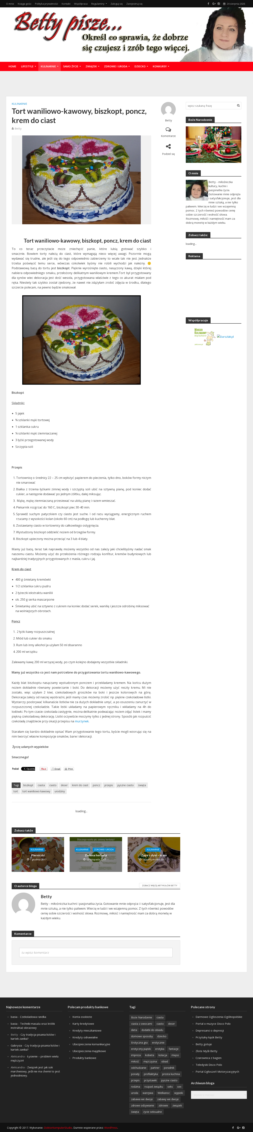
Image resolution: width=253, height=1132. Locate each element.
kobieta (149, 1055)
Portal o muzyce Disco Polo (213, 1023)
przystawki (150, 1080)
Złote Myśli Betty (206, 1051)
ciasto (52, 785)
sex (179, 1086)
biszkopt (28, 785)
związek (177, 1105)
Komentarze (168, 136)
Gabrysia (16, 1045)
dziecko (161, 1036)
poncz (96, 785)
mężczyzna (150, 1061)
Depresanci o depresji (210, 1030)
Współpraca (81, 3)
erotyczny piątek (141, 1049)
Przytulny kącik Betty (209, 1037)
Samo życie (70, 66)
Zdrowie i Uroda (115, 66)
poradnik (169, 1067)
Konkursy (160, 66)
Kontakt (66, 3)
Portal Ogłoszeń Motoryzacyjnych (217, 1071)
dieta (134, 1030)
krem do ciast (80, 785)
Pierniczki (38, 855)
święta (142, 785)
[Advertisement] (126, 83)
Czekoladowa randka (33, 1017)
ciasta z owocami (141, 1023)
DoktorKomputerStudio (58, 1127)
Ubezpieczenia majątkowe (89, 1051)
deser (64, 785)
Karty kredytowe (83, 1023)
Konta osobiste (82, 1017)
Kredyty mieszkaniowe (86, 1030)
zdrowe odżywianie (142, 1105)
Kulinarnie (48, 66)
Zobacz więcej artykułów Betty (159, 885)
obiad (164, 1061)
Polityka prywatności (46, 3)
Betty (168, 120)
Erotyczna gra (139, 1042)
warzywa (148, 1093)
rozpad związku (153, 1086)
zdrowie (163, 1105)
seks (170, 1086)
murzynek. (82, 721)
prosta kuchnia (171, 1074)
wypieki (178, 1093)
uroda (134, 1093)
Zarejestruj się (134, 3)
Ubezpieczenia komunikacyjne (91, 1044)
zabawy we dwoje (168, 1099)
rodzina (135, 1086)
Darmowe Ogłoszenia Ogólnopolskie (219, 1017)
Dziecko (140, 66)
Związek (91, 66)
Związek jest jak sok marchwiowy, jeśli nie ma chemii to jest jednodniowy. (35, 1071)
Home (12, 66)
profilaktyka (151, 1074)
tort (16, 791)
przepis (108, 785)
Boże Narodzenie (141, 1017)
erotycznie (158, 1042)
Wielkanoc (164, 1093)
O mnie (10, 3)
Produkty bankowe (84, 1058)
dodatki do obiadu (152, 1030)
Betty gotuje (204, 1044)
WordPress (110, 1127)
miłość (135, 1061)
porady (135, 1074)
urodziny (60, 791)
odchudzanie (138, 1067)
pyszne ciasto (125, 785)
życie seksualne (152, 1111)
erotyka (159, 1049)
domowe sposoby (142, 1036)
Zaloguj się (117, 3)
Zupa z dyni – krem (154, 855)
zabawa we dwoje (142, 1099)
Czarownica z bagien (209, 1058)
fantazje (174, 1049)
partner (155, 1067)
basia (14, 1017)
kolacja (163, 1055)
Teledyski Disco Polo (209, 1065)
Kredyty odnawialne (85, 1037)
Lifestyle (27, 66)
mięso (175, 1055)
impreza (136, 1055)
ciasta (41, 785)
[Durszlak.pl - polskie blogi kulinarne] (225, 336)
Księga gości (24, 3)
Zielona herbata (96, 855)
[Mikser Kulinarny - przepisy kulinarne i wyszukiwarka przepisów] (204, 336)
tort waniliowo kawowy (36, 791)
